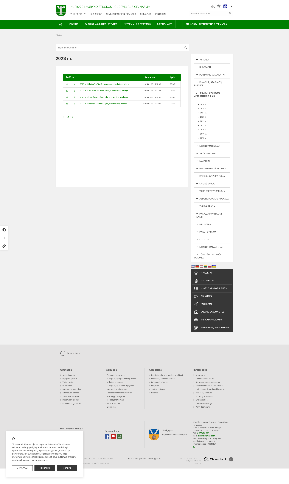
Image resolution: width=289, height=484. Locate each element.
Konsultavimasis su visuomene (209, 386)
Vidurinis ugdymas (115, 382)
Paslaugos (96, 14)
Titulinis (59, 35)
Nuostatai (205, 67)
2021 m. (203, 125)
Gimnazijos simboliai (71, 389)
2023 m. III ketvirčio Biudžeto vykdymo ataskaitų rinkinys (104, 91)
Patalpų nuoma (207, 232)
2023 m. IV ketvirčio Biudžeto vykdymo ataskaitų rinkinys (104, 84)
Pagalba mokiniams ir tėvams (119, 393)
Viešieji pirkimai (207, 153)
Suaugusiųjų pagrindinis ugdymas (121, 378)
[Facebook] (107, 436)
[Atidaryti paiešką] (230, 13)
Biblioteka (205, 224)
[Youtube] (113, 436)
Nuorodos (200, 375)
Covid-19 (204, 239)
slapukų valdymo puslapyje (35, 460)
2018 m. (203, 138)
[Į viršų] (231, 459)
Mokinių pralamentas (211, 247)
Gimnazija (145, 14)
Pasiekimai (206, 304)
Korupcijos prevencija (212, 176)
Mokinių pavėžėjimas (116, 396)
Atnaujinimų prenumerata (215, 327)
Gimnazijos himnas (70, 393)
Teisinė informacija (204, 403)
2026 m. (203, 104)
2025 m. (203, 109)
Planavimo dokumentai (212, 75)
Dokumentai (207, 280)
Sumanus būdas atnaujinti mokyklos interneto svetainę (190, 460)
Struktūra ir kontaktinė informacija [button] (206, 24)
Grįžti (70, 117)
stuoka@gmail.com (206, 436)
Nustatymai (22, 468)
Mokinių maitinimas (209, 146)
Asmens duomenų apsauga (214, 199)
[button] (213, 6)
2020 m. (203, 130)
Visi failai (204, 60)
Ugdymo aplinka (69, 378)
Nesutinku (45, 468)
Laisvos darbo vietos (212, 312)
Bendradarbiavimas (70, 400)
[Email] (119, 436)
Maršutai (204, 161)
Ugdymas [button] (73, 24)
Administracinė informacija (121, 14)
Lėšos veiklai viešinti (160, 382)
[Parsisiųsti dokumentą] (67, 84)
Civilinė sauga (207, 183)
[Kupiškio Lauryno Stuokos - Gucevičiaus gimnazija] (63, 9)
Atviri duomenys (203, 407)
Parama (154, 393)
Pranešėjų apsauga (204, 393)
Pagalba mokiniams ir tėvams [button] (101, 24)
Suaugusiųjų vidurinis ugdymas (120, 386)
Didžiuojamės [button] (164, 24)
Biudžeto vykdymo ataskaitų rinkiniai (167, 375)
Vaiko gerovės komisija (212, 191)
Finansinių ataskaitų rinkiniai (163, 378)
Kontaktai (160, 14)
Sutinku (67, 468)
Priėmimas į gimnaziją (71, 403)
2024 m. (203, 113)
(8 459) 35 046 (203, 433)
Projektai (206, 273)
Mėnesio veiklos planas (214, 288)
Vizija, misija (67, 382)
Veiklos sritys (78, 14)
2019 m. (203, 134)
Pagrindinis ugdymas (116, 375)
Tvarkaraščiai (207, 206)
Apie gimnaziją (68, 375)
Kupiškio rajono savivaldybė (174, 434)
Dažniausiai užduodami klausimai (210, 389)
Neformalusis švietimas (212, 168)
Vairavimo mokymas (212, 320)
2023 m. (203, 117)
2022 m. (203, 121)
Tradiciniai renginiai (70, 396)
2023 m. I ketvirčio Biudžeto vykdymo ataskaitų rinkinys (103, 104)
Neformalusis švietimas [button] (137, 24)
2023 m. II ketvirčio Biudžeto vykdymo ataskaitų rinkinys (104, 97)
